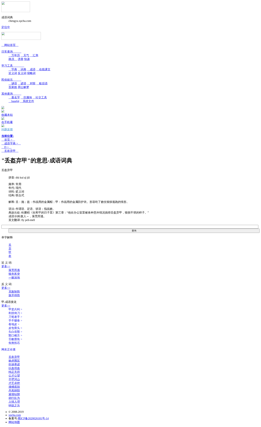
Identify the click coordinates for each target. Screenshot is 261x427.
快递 (27, 59)
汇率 (34, 55)
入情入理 (14, 401)
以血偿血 (14, 368)
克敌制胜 (14, 291)
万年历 (14, 55)
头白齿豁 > (15, 331)
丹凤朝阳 (14, 390)
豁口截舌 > (15, 335)
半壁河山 (14, 379)
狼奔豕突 (14, 273)
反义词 (22, 73)
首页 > (8, 139)
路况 (13, 59)
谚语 (22, 83)
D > (6, 147)
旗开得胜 (14, 295)
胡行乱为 (14, 397)
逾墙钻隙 (14, 394)
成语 (31, 69)
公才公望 (14, 375)
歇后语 (42, 83)
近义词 (13, 73)
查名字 (14, 97)
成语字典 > (11, 143)
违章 (20, 59)
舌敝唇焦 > (15, 339)
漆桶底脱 (14, 386)
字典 (13, 69)
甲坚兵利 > (15, 309)
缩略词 (31, 73)
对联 (31, 83)
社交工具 (40, 97)
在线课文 (43, 69)
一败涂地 (14, 277)
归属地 (26, 97)
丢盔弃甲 (9, 150)
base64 (14, 101)
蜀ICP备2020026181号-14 (33, 418)
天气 (25, 55)
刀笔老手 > (15, 316)
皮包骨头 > (15, 327)
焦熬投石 (14, 342)
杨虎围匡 (14, 360)
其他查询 (11, 93)
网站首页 (9, 45)
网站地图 (14, 422)
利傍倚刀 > (15, 313)
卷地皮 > (14, 324)
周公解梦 (23, 87)
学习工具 (12, 65)
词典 (22, 69)
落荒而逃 (14, 270)
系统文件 (27, 101)
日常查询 (11, 51)
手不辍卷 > (15, 320)
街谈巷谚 (14, 364)
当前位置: (7, 135)
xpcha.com (15, 415)
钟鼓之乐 (14, 405)
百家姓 (13, 87)
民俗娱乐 (11, 79)
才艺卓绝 (14, 383)
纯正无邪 (14, 371)
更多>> (5, 266)
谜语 (13, 83)
